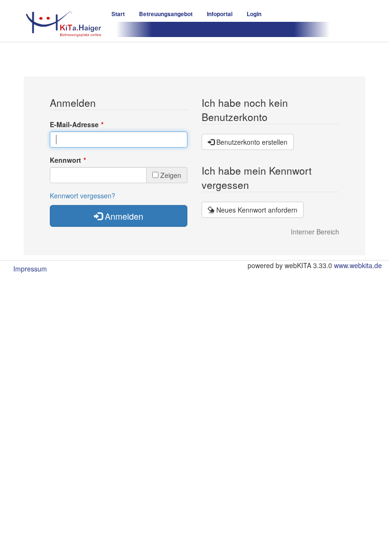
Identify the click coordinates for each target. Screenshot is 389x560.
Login (254, 14)
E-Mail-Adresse (74, 124)
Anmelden (122, 216)
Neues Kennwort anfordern (255, 210)
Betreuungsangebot (166, 14)
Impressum (30, 268)
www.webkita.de (358, 265)
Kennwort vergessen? (82, 195)
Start (118, 14)
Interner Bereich (315, 231)
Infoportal (219, 14)
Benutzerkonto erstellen (250, 142)
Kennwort (65, 160)
